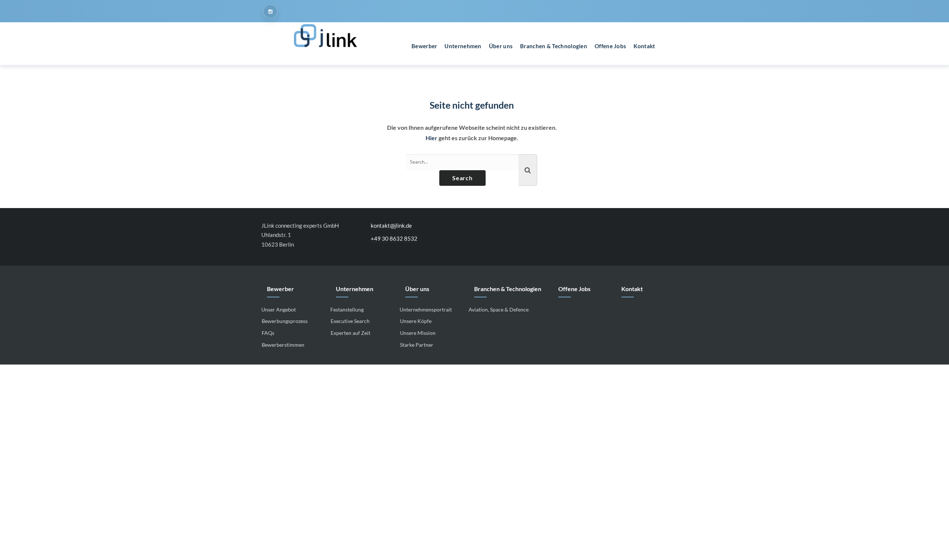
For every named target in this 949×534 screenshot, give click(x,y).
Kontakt (632, 288)
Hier (431, 137)
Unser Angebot (278, 309)
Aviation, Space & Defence (499, 309)
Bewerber (280, 288)
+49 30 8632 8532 (394, 238)
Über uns (417, 288)
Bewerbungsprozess (285, 321)
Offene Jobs (574, 288)
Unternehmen (354, 288)
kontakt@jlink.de (391, 225)
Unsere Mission (418, 333)
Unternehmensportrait (426, 309)
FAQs (268, 333)
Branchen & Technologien (507, 288)
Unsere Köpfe (415, 321)
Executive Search (350, 321)
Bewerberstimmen (283, 345)
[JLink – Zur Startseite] (325, 35)
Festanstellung (347, 309)
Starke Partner (416, 345)
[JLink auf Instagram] (270, 11)
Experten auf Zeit (350, 333)
